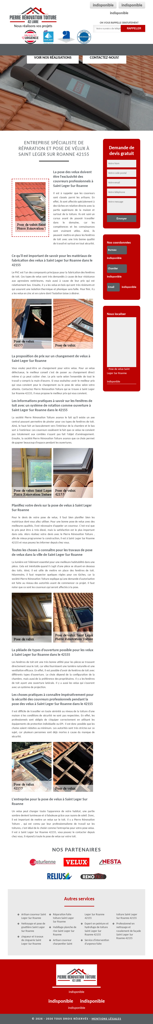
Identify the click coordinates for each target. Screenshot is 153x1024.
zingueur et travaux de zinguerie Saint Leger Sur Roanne (32, 940)
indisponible (103, 5)
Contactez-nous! (104, 58)
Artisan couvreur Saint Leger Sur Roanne (33, 916)
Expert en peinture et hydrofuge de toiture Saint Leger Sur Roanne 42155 (97, 929)
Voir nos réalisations (53, 58)
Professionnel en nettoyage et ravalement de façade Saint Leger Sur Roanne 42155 (128, 931)
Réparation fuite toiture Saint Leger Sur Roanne (63, 918)
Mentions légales (106, 1018)
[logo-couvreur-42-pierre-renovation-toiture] (76, 976)
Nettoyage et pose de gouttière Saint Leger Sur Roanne (33, 927)
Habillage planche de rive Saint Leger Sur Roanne (64, 931)
